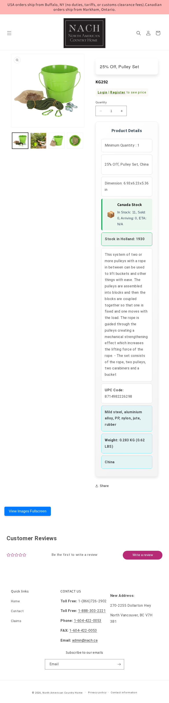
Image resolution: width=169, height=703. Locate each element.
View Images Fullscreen (27, 511)
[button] (9, 33)
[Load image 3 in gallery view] (57, 141)
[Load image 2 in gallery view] (38, 141)
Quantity (101, 102)
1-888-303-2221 (92, 611)
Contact (17, 611)
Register (117, 92)
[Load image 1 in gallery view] (20, 141)
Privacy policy (97, 692)
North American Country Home (62, 692)
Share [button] (104, 486)
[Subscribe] (119, 664)
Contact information (124, 692)
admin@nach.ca (85, 640)
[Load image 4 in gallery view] (75, 141)
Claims (16, 621)
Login (103, 92)
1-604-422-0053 (87, 621)
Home (15, 601)
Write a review (142, 555)
